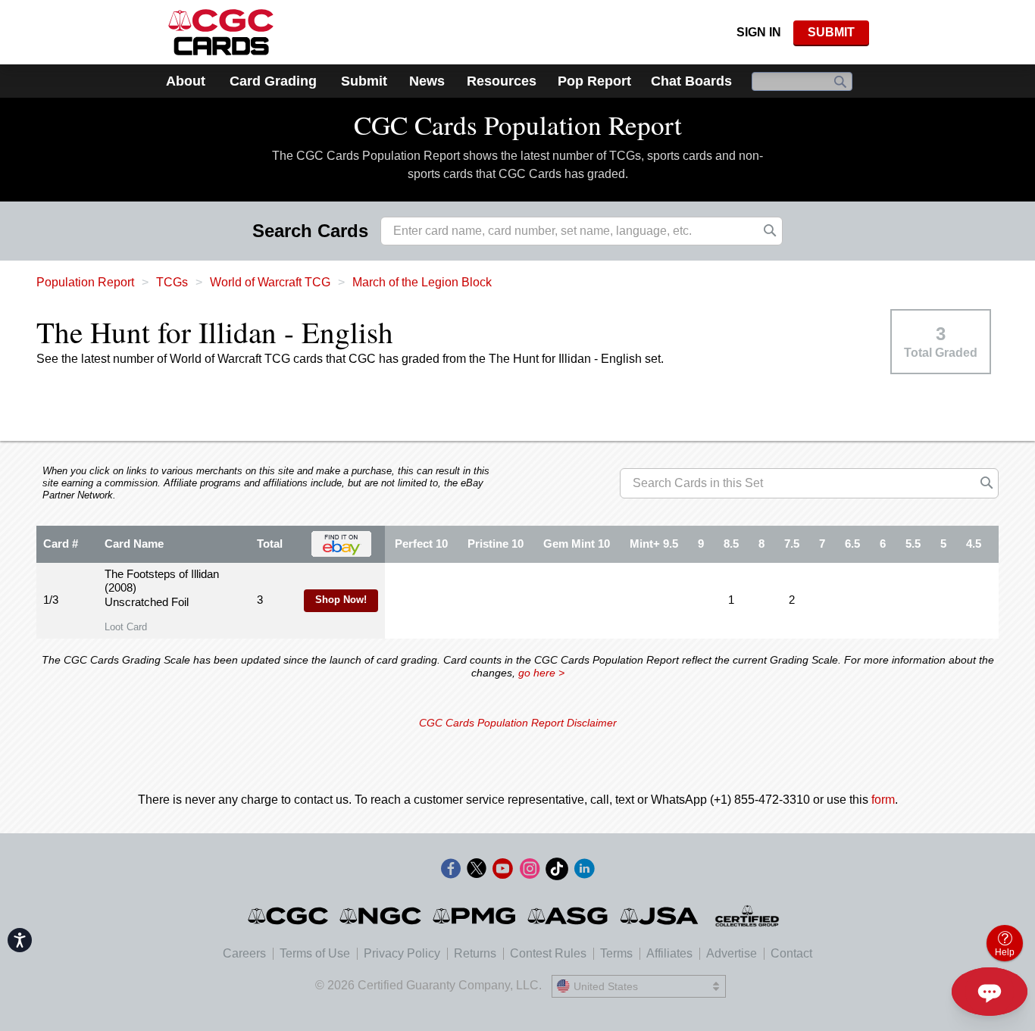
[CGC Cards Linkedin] (584, 872)
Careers (244, 953)
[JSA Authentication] (659, 915)
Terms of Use (315, 953)
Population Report (85, 282)
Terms (616, 953)
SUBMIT (831, 32)
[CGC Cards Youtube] (502, 872)
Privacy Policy (402, 953)
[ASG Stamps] (568, 915)
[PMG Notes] (475, 915)
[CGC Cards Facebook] (450, 872)
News (427, 81)
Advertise (731, 953)
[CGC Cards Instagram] (529, 872)
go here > (541, 673)
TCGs (172, 282)
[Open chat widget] (989, 991)
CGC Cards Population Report (518, 124)
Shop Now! (341, 600)
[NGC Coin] (381, 915)
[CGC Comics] (289, 915)
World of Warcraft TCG (270, 282)
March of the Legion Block (422, 282)
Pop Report (594, 81)
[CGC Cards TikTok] (557, 872)
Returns (475, 953)
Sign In (758, 32)
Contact (791, 953)
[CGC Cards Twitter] (476, 872)
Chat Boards (691, 81)
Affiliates (669, 953)
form (883, 799)
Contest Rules (548, 953)
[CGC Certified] (221, 32)
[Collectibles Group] (747, 915)
